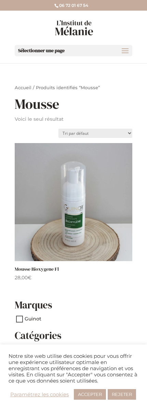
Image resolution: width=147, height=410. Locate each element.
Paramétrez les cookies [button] (39, 394)
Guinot (33, 319)
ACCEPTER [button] (90, 394)
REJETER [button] (122, 394)
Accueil (23, 87)
